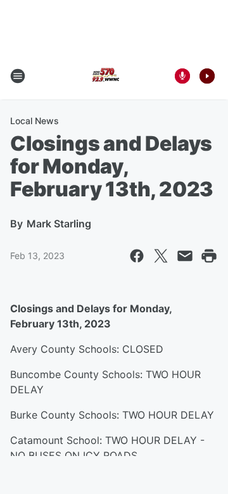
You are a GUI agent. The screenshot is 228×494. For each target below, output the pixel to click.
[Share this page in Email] (185, 256)
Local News (34, 120)
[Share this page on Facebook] (137, 256)
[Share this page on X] (161, 256)
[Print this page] (209, 256)
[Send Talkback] (182, 76)
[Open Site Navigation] (17, 76)
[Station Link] (105, 76)
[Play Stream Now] (207, 76)
